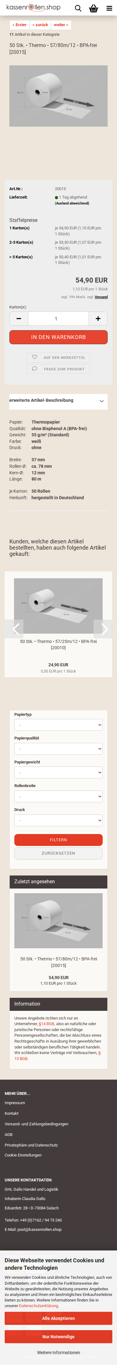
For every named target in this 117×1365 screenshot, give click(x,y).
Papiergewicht (27, 762)
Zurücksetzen (58, 853)
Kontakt (11, 1113)
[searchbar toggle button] (78, 8)
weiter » (61, 24)
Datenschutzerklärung (38, 1305)
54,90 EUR (59, 977)
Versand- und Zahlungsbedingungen (36, 1124)
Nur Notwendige (58, 1336)
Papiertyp (23, 714)
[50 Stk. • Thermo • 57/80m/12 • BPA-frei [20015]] (58, 95)
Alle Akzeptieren (58, 1318)
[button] (18, 319)
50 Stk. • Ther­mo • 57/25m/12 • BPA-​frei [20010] (58, 644)
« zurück (40, 24)
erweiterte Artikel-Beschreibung (41, 400)
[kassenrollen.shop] (31, 8)
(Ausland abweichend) (72, 203)
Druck (19, 809)
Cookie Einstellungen (23, 1155)
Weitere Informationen (58, 1352)
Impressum (15, 1102)
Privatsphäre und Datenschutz (31, 1145)
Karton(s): (18, 307)
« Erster (19, 24)
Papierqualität (26, 738)
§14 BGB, (47, 1023)
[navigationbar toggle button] (109, 8)
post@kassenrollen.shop (39, 1229)
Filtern (58, 839)
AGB (8, 1134)
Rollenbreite (25, 785)
